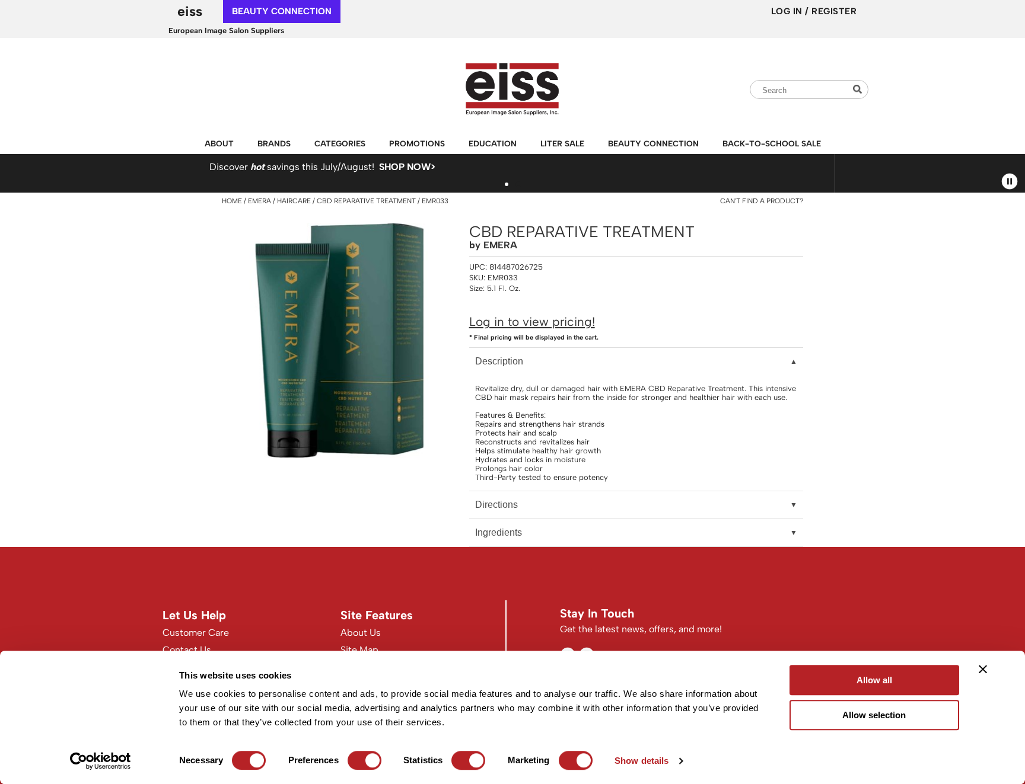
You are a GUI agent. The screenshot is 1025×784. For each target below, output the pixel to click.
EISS (189, 11)
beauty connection (282, 11)
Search (859, 89)
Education (493, 143)
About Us (360, 632)
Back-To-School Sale (771, 143)
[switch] (364, 760)
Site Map (359, 649)
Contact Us (187, 649)
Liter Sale (562, 143)
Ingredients (498, 532)
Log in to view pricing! (532, 321)
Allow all (874, 680)
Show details (642, 761)
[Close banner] (983, 669)
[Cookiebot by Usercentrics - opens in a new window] (100, 761)
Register (834, 11)
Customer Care (196, 632)
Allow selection (874, 715)
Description (499, 361)
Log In (788, 11)
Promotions (417, 143)
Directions (496, 505)
